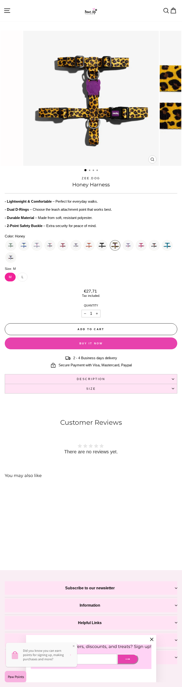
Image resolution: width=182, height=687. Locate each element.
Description (91, 379)
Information (90, 605)
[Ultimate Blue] (167, 245)
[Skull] (154, 245)
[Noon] (128, 245)
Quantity (91, 305)
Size (91, 388)
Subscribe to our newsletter (90, 588)
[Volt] (11, 257)
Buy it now (91, 343)
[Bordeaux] (63, 245)
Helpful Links (90, 623)
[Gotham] (102, 245)
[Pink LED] (141, 245)
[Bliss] (50, 245)
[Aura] (37, 245)
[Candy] (76, 245)
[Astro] (24, 245)
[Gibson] (89, 245)
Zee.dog (91, 178)
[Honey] (115, 245)
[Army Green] (11, 245)
